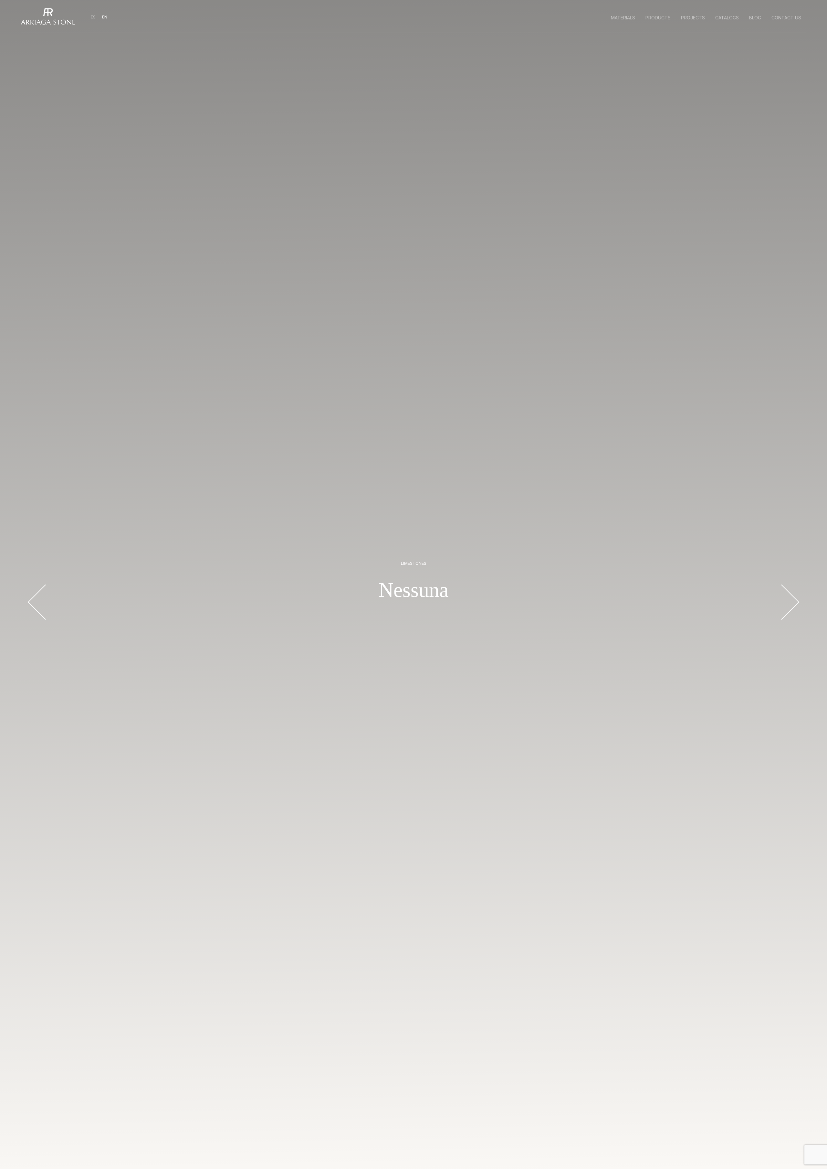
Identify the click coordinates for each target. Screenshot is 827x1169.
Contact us (786, 17)
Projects (693, 17)
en (104, 16)
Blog (755, 17)
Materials (623, 17)
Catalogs (727, 17)
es (94, 16)
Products (658, 17)
